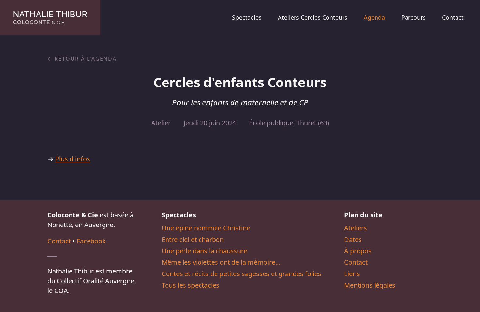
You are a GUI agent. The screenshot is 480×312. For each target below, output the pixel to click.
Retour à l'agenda (86, 58)
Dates (353, 239)
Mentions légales (369, 285)
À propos (358, 250)
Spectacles (247, 17)
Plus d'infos (72, 158)
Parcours (413, 17)
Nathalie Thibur (50, 17)
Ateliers (355, 228)
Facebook (91, 241)
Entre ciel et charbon (193, 239)
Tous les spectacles (190, 285)
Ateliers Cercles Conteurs (312, 17)
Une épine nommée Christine (206, 228)
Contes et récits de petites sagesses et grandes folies (241, 273)
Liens (352, 273)
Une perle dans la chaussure (204, 250)
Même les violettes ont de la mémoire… (221, 262)
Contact (453, 17)
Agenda (374, 17)
